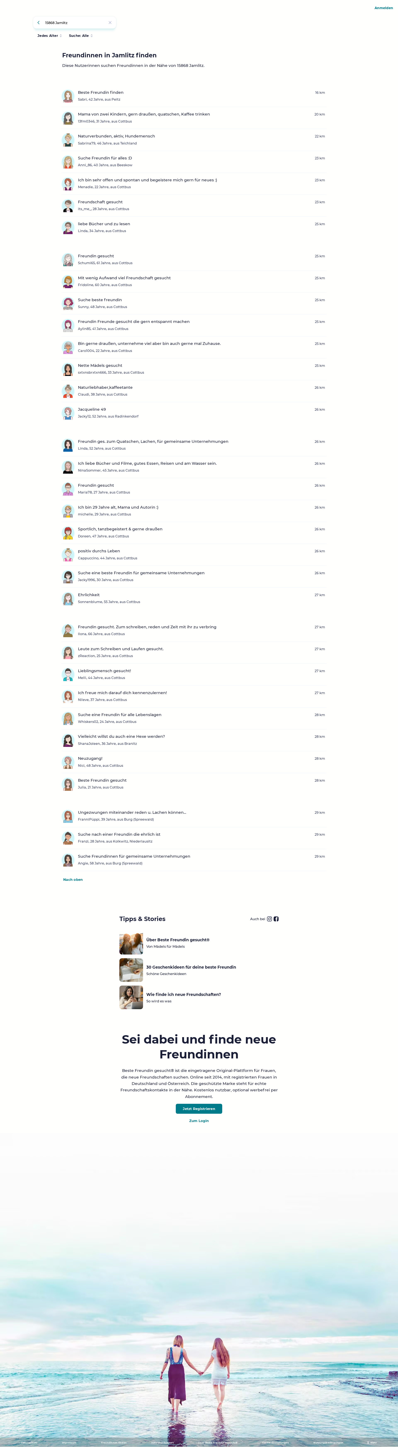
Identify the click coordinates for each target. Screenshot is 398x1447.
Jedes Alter (48, 36)
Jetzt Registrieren (199, 1109)
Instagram (269, 918)
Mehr (373, 1442)
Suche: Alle (79, 36)
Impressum (69, 1442)
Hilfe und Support (162, 1442)
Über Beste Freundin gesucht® (218, 1442)
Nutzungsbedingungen (328, 1442)
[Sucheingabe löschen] (110, 23)
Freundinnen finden (114, 1442)
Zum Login (199, 1121)
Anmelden (384, 8)
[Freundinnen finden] (39, 23)
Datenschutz (29, 1442)
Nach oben (73, 880)
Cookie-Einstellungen (275, 1442)
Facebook (276, 918)
